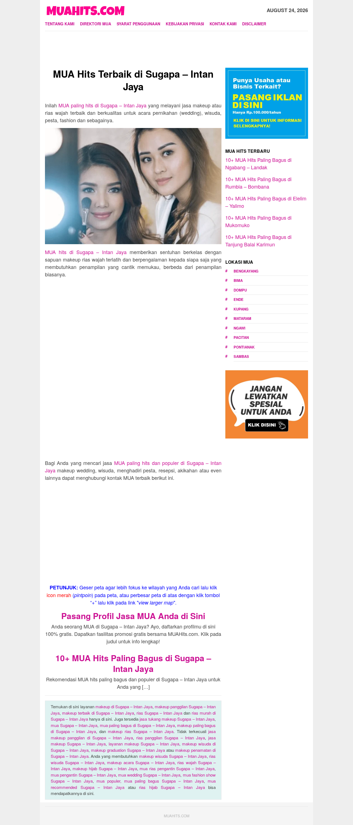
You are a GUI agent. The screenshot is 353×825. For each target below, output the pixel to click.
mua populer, (110, 781)
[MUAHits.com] (85, 9)
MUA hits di (86, 251)
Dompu (240, 290)
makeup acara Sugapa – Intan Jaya (140, 762)
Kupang (241, 309)
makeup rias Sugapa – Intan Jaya (140, 731)
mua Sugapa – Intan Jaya (74, 725)
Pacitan (241, 337)
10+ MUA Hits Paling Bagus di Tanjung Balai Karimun (258, 240)
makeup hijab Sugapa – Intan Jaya (105, 768)
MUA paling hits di (102, 105)
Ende (239, 299)
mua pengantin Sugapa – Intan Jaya (83, 775)
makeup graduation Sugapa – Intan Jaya (128, 750)
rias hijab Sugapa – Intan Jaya (172, 787)
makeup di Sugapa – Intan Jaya (124, 706)
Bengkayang (246, 271)
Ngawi (239, 328)
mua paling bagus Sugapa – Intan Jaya (164, 781)
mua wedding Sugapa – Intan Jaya (149, 775)
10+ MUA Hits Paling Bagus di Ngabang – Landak (258, 163)
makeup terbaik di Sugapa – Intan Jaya (98, 713)
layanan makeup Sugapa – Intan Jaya (144, 744)
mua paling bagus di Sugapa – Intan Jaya (137, 725)
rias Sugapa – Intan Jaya (159, 713)
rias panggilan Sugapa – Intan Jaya (170, 737)
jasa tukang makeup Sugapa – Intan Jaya (177, 719)
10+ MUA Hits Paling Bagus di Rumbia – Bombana (258, 182)
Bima (238, 280)
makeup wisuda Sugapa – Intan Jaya (173, 756)
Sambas (241, 356)
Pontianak (244, 347)
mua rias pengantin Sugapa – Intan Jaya (177, 768)
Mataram (242, 318)
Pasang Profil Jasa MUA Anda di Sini (133, 616)
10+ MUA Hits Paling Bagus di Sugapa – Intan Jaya (133, 663)
